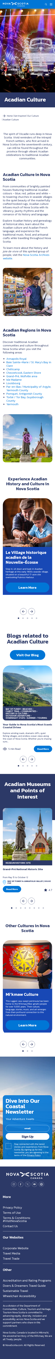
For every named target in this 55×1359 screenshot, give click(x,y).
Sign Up (28, 1136)
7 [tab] (39, 908)
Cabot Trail (13, 711)
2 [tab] (23, 618)
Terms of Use (12, 1212)
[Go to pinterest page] (41, 1184)
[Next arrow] (31, 611)
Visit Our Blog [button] (27, 655)
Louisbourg (13, 383)
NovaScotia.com (14, 1345)
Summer (31, 718)
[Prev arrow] (23, 611)
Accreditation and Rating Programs (27, 1280)
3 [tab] (27, 618)
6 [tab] (34, 908)
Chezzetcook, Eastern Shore (23, 373)
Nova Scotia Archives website (26, 256)
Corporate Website (15, 1248)
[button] (46, 4)
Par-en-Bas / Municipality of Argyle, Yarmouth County (28, 388)
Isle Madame (14, 380)
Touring (42, 718)
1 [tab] (18, 618)
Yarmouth (12, 404)
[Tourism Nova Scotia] (15, 3)
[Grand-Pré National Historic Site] (27, 834)
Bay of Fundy (13, 709)
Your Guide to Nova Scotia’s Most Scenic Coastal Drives (27, 726)
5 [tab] (36, 618)
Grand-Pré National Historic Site (23, 869)
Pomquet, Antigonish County (24, 394)
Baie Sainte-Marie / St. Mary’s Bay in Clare (28, 364)
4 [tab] (32, 618)
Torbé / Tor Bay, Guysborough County (24, 399)
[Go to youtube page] (34, 1184)
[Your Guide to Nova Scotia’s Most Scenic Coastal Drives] (27, 685)
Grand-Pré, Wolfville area (21, 376)
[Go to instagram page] (13, 1184)
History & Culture (16, 713)
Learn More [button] (27, 587)
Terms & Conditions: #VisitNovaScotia (17, 1219)
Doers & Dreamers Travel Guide (24, 1285)
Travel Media (11, 1253)
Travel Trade (11, 1258)
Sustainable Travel (15, 1291)
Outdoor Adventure (18, 715)
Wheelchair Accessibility (19, 1296)
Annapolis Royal (16, 359)
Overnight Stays (15, 718)
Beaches (27, 709)
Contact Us (10, 1226)
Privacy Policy (34, 1155)
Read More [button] (43, 749)
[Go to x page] (27, 1184)
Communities (28, 711)
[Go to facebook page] (20, 1184)
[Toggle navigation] (51, 4)
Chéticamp (13, 369)
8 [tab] (43, 908)
